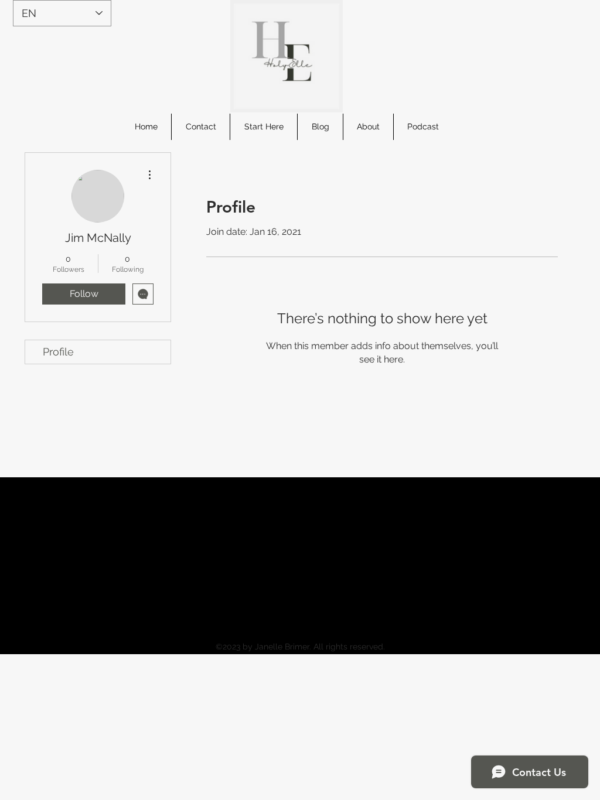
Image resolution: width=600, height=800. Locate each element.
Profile (58, 352)
